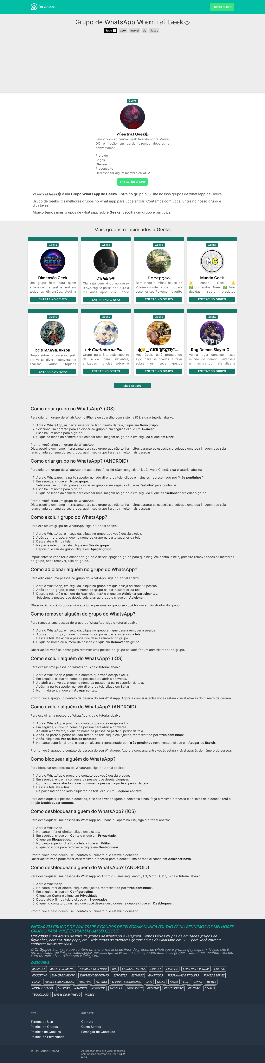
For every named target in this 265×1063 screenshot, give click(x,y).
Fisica (36, 982)
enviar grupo (222, 7)
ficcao (154, 30)
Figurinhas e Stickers (183, 975)
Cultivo (219, 969)
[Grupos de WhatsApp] (34, 6)
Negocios (98, 988)
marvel (134, 30)
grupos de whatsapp (105, 936)
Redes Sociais (173, 988)
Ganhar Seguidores (126, 982)
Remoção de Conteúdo (98, 1032)
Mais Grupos (132, 385)
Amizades (38, 969)
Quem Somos (91, 1027)
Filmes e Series (213, 975)
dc (144, 30)
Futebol (101, 982)
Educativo (39, 975)
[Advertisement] (132, 63)
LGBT (186, 982)
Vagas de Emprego (67, 994)
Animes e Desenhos (93, 969)
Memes (211, 982)
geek (123, 30)
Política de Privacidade (47, 1037)
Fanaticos (155, 975)
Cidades (155, 969)
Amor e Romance (62, 969)
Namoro (80, 988)
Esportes (119, 975)
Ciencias (172, 969)
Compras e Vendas (196, 969)
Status (210, 988)
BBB (114, 969)
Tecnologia (40, 994)
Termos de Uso (42, 1022)
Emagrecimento (63, 975)
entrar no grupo (132, 181)
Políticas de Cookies (46, 1032)
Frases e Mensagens (59, 982)
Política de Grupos (44, 1027)
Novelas (116, 988)
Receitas (153, 988)
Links (198, 982)
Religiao (194, 988)
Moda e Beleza (42, 988)
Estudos (137, 975)
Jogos (174, 982)
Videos (89, 994)
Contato (87, 1022)
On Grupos (46, 7)
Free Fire (85, 982)
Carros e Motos (133, 969)
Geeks (161, 982)
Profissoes (134, 988)
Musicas (63, 988)
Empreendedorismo (94, 975)
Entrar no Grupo (53, 299)
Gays (148, 982)
